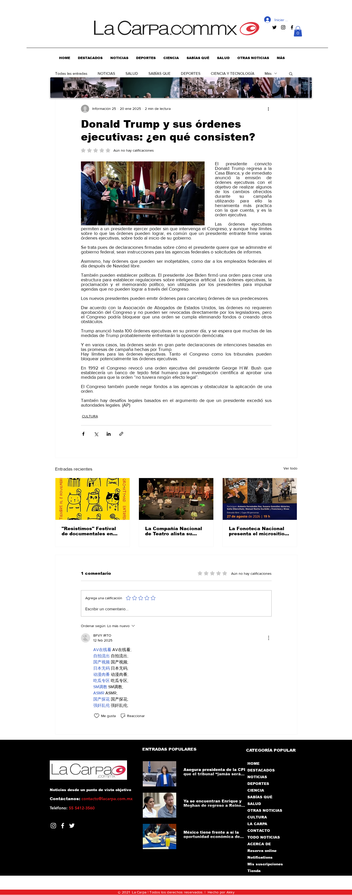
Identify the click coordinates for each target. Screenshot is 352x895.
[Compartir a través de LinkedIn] (108, 433)
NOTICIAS (106, 73)
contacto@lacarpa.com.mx (107, 798)
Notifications (260, 857)
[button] (298, 31)
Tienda (254, 871)
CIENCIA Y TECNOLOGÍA (232, 73)
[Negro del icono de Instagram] (283, 27)
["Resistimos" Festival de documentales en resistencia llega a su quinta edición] (92, 499)
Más (268, 73)
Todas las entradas (71, 73)
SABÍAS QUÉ (259, 797)
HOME (253, 763)
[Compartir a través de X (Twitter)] (96, 433)
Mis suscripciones (264, 864)
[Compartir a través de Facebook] (83, 433)
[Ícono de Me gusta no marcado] (96, 716)
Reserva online (261, 851)
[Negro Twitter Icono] (274, 27)
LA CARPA (257, 824)
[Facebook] (62, 825)
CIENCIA (255, 790)
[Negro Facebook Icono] (292, 27)
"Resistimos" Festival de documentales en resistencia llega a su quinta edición (89, 531)
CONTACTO (258, 830)
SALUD (131, 73)
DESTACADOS (261, 770)
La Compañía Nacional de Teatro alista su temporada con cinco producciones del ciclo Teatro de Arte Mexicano (174, 531)
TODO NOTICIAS (263, 837)
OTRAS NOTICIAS (264, 810)
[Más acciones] (268, 109)
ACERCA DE (259, 844)
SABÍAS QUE (159, 73)
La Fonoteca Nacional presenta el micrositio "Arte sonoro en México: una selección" (259, 531)
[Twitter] (72, 825)
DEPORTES (190, 73)
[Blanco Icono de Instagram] (53, 825)
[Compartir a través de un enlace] (121, 433)
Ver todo (290, 468)
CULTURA (90, 416)
